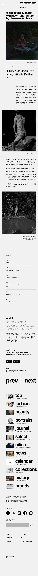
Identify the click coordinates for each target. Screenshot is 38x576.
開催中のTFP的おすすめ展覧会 (17, 501)
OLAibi (9, 362)
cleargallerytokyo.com (11, 301)
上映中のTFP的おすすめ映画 (16, 497)
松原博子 (16, 362)
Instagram (8, 513)
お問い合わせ (9, 538)
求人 (22, 538)
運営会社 (8, 534)
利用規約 (8, 541)
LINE (31, 513)
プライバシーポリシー (26, 541)
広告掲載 (23, 534)
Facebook (25, 513)
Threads (19, 513)
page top (10, 556)
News (23, 7)
